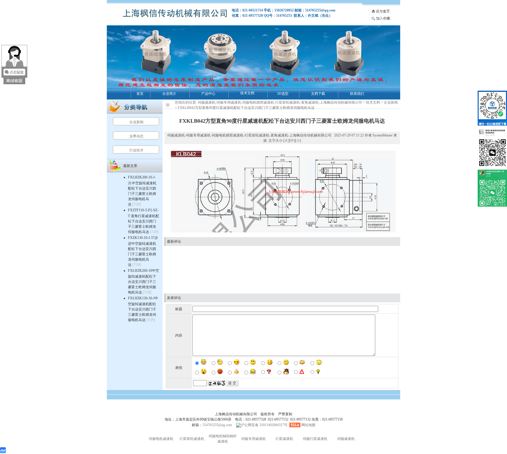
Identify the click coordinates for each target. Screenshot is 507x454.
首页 (139, 94)
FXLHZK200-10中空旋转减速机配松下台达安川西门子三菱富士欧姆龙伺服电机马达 (143, 281)
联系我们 (357, 94)
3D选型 (282, 94)
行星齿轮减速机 (192, 439)
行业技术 (136, 150)
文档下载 (318, 94)
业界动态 (136, 136)
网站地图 (308, 425)
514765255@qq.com (217, 425)
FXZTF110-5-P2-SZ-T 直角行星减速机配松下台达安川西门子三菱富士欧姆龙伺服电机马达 (143, 221)
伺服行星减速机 (315, 439)
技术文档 (247, 93)
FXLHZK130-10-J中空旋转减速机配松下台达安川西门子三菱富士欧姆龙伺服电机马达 (143, 309)
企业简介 (169, 94)
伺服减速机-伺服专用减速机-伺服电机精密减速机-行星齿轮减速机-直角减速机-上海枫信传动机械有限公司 (280, 102)
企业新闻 (136, 122)
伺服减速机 (346, 439)
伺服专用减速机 (253, 439)
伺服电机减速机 (161, 439)
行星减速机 (284, 439)
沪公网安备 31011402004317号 (264, 425)
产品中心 (208, 94)
